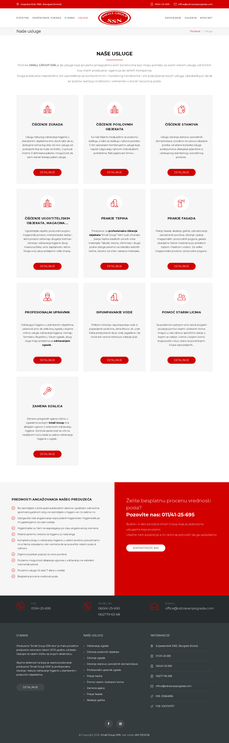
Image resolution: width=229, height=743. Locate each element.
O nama (70, 18)
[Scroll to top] (220, 734)
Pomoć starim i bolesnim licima (105, 682)
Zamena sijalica (47, 406)
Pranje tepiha (114, 218)
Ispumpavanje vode (114, 312)
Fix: (34, 603)
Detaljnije (47, 172)
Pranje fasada (182, 218)
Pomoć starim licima (181, 312)
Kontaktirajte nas (146, 548)
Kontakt (206, 18)
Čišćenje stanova (181, 124)
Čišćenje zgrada (47, 124)
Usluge (83, 18)
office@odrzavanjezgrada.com (195, 4)
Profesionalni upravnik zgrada (104, 670)
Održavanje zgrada (46, 18)
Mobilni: (105, 603)
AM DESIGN (142, 734)
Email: (170, 603)
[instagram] (120, 724)
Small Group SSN (111, 734)
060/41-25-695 (109, 608)
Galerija (191, 18)
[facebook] (108, 724)
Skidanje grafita (96, 700)
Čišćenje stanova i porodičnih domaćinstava (112, 664)
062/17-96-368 (164, 676)
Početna (22, 18)
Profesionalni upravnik (47, 312)
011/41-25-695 (162, 4)
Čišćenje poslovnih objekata (103, 651)
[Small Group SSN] (114, 18)
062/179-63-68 (109, 614)
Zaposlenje (173, 18)
